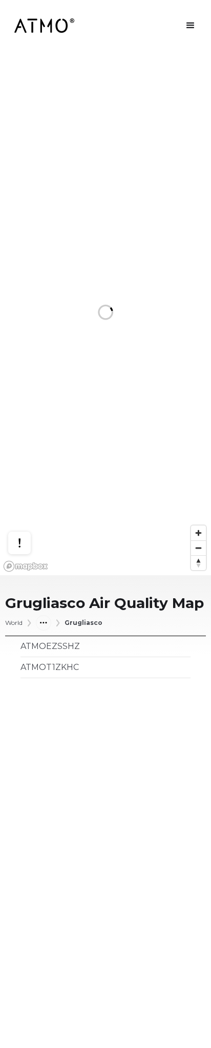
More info (29, 505)
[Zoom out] (198, 547)
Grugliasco (83, 622)
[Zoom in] (198, 533)
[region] (105, 313)
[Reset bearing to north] (198, 562)
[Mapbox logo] (25, 566)
